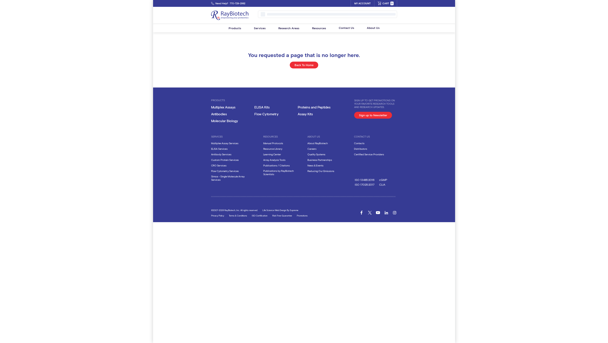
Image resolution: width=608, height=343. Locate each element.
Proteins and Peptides (314, 107)
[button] (234, 28)
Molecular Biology (224, 121)
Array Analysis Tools (274, 159)
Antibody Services (221, 154)
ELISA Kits (261, 107)
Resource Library (272, 148)
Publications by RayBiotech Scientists (278, 172)
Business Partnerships (319, 159)
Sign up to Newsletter (375, 116)
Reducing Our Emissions (320, 170)
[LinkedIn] (386, 212)
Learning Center (272, 154)
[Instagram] (394, 212)
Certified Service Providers (369, 154)
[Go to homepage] (229, 15)
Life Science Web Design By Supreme (280, 210)
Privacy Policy (217, 215)
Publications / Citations (276, 165)
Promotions (302, 215)
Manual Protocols (273, 143)
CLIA (382, 184)
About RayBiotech (317, 143)
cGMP (383, 180)
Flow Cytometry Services (225, 170)
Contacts (359, 143)
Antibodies (219, 114)
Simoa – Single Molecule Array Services (228, 178)
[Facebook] (361, 212)
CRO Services (219, 165)
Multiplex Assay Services (224, 143)
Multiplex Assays (223, 107)
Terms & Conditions (238, 215)
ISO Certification (260, 215)
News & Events (315, 165)
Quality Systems (316, 154)
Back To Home (304, 65)
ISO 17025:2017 (364, 184)
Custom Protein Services (225, 159)
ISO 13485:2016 (364, 180)
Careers (311, 148)
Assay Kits (305, 114)
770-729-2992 (237, 3)
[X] (369, 212)
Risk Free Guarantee (282, 215)
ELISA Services (219, 148)
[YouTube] (378, 212)
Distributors (360, 148)
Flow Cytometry (266, 114)
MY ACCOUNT (362, 3)
